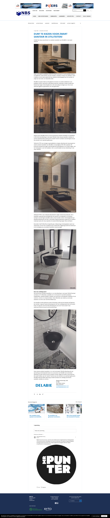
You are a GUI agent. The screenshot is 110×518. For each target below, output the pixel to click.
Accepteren (104, 516)
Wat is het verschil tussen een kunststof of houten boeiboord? (73, 416)
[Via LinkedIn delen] (40, 394)
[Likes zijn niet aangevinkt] (37, 487)
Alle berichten (31, 23)
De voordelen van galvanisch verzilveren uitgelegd (54, 416)
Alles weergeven (79, 401)
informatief (62, 23)
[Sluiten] (108, 516)
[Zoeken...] (84, 10)
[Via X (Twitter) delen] (37, 394)
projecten (47, 23)
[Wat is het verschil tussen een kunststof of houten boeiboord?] (73, 408)
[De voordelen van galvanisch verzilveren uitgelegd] (55, 408)
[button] (80, 23)
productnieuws (39, 23)
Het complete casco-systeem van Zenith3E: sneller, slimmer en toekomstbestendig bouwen (35, 416)
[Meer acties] (75, 437)
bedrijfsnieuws (55, 23)
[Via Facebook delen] (34, 394)
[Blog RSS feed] (55, 503)
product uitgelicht (71, 23)
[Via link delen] (42, 394)
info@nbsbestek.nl (54, 496)
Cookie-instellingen (96, 516)
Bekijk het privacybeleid (21, 516)
